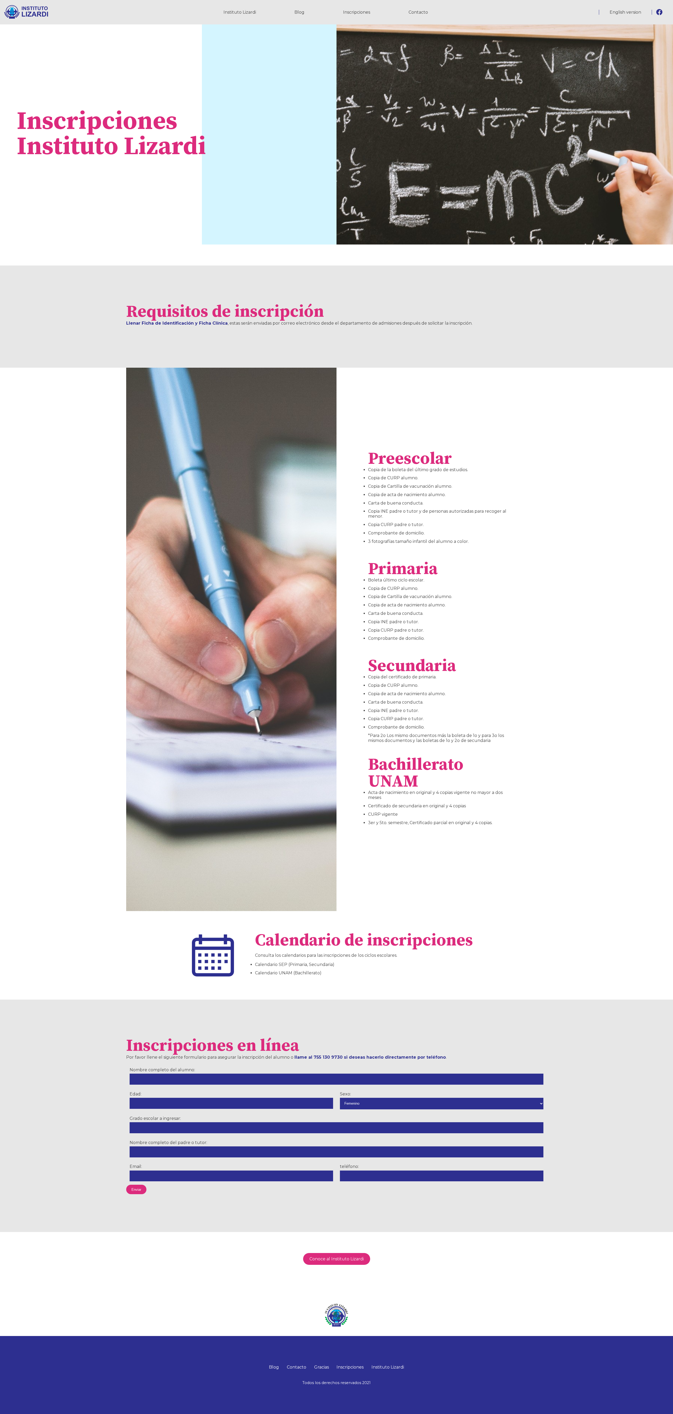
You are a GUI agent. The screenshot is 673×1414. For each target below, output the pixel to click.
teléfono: (349, 1166)
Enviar (136, 1190)
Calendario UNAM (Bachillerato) (288, 972)
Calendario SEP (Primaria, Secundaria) (294, 964)
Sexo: (345, 1093)
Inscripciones (356, 12)
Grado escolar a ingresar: (155, 1118)
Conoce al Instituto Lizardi (336, 1258)
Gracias (321, 1367)
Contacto (418, 12)
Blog (299, 12)
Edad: (135, 1093)
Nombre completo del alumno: (162, 1069)
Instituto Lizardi (239, 12)
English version (625, 12)
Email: (136, 1166)
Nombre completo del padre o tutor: (168, 1142)
